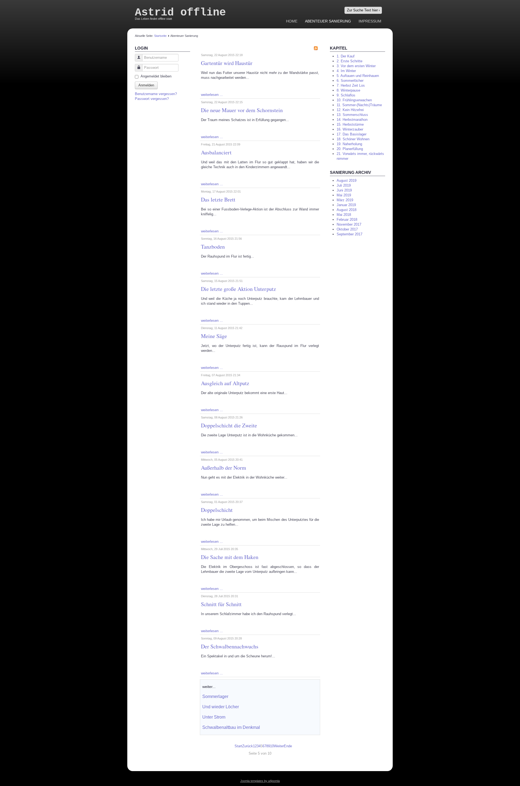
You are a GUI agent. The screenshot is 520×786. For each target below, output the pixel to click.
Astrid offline (180, 13)
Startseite (160, 35)
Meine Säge (214, 336)
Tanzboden (213, 246)
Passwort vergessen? (152, 99)
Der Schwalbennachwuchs (229, 646)
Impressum (370, 21)
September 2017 (349, 234)
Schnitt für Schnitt (221, 604)
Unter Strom (213, 717)
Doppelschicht (217, 510)
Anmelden (146, 85)
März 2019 (345, 200)
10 (272, 746)
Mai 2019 (344, 195)
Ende (288, 746)
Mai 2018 (344, 215)
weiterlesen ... (212, 95)
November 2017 (349, 224)
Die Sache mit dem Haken (229, 557)
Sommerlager (215, 696)
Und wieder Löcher (220, 706)
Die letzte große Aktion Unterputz (238, 289)
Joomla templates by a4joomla (260, 780)
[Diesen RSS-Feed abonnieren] (316, 48)
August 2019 (346, 180)
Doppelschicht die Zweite (229, 425)
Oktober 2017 (347, 229)
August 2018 (346, 210)
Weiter (279, 746)
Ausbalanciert (216, 152)
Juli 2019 (344, 185)
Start (238, 746)
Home (291, 21)
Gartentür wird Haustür (226, 63)
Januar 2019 (346, 205)
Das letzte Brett (218, 199)
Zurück (247, 746)
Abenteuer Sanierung (328, 21)
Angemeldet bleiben (156, 76)
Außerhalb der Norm (223, 467)
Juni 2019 (344, 190)
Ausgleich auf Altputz (225, 383)
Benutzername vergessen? (156, 94)
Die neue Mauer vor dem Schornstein (242, 110)
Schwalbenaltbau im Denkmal (231, 727)
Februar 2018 (347, 219)
